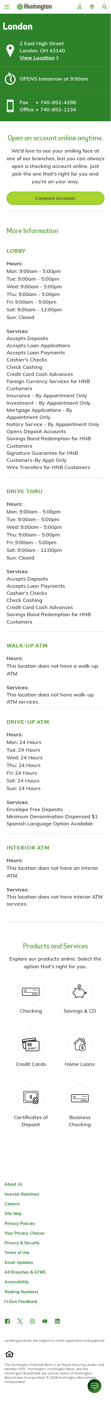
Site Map (13, 1213)
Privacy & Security (22, 1242)
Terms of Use (17, 1252)
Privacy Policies (20, 1223)
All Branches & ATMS (25, 1272)
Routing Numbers (21, 1291)
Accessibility (17, 1281)
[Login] (79, 7)
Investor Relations (22, 1194)
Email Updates (19, 1262)
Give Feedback (23, 1301)
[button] (92, 7)
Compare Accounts (55, 198)
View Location (37, 57)
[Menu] (7, 7)
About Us (13, 1184)
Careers (12, 1203)
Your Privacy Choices (25, 1233)
